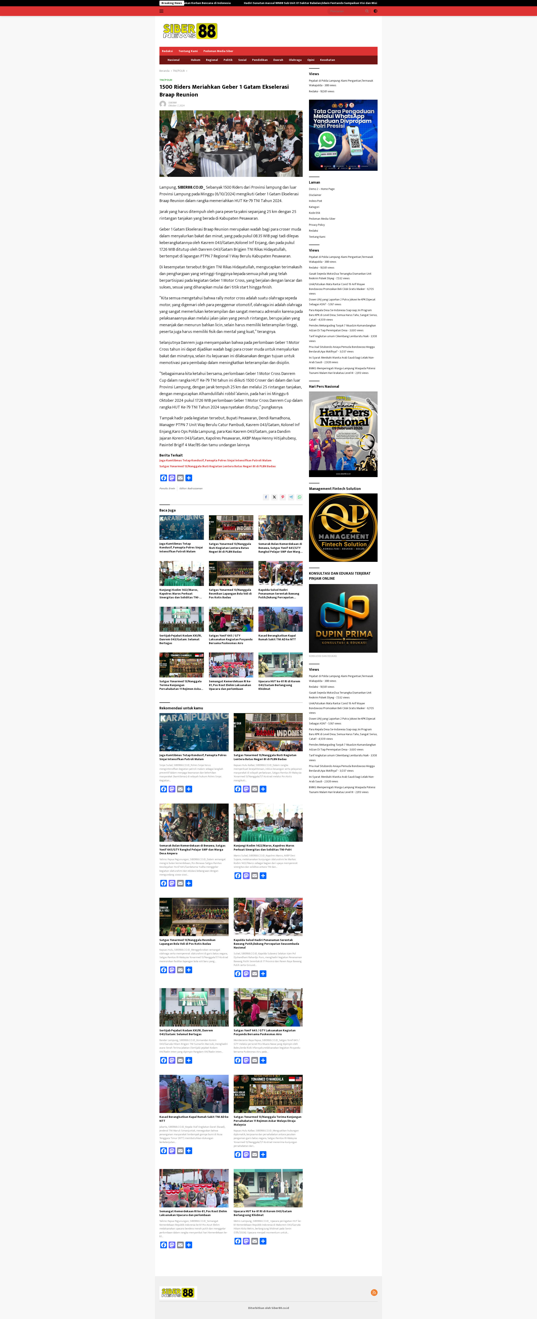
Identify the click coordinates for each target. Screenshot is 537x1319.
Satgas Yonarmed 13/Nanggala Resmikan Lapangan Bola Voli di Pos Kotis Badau (230, 594)
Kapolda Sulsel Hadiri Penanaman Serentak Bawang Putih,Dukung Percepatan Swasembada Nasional (278, 594)
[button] (367, 11)
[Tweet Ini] (274, 497)
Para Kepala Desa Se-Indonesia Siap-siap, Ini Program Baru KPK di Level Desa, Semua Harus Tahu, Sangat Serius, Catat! (343, 315)
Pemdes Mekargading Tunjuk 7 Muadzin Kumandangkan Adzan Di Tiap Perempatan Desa (342, 328)
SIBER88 (172, 102)
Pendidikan (260, 59)
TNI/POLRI (165, 80)
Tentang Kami (188, 51)
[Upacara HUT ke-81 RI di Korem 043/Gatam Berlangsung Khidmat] (280, 664)
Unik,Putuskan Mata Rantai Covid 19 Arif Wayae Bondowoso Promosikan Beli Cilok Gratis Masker (337, 286)
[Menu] (162, 11)
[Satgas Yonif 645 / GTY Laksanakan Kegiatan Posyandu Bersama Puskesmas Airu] (231, 619)
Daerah (278, 59)
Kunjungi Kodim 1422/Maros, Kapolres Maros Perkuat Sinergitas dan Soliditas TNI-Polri (179, 594)
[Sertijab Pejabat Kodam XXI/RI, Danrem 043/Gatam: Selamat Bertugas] (181, 619)
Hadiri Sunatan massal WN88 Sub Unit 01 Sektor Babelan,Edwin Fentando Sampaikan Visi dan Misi (238, 3)
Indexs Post (315, 200)
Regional (212, 59)
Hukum (195, 59)
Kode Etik (314, 212)
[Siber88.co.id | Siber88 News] (190, 31)
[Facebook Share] (266, 497)
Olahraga (295, 59)
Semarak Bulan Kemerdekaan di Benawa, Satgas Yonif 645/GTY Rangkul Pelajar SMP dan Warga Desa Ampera (280, 548)
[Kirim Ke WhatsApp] (299, 497)
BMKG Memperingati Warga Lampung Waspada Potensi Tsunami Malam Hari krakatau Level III (342, 370)
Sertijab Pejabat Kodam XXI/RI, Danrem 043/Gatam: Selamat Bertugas (180, 639)
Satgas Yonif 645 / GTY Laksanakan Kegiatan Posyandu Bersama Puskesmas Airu (231, 639)
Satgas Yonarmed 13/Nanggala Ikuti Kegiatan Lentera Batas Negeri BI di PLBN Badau (217, 466)
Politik (228, 59)
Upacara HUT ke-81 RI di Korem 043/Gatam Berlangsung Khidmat (279, 685)
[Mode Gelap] (375, 11)
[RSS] (374, 1293)
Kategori (314, 207)
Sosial (242, 59)
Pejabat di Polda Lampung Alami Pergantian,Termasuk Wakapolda (341, 83)
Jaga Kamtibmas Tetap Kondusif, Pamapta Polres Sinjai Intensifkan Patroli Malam (215, 460)
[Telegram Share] (291, 497)
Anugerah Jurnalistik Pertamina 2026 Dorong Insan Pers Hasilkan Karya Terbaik (372, 3)
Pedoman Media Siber (218, 51)
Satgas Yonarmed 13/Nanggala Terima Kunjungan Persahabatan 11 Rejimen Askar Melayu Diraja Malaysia (180, 685)
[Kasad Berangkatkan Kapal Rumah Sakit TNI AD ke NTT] (280, 619)
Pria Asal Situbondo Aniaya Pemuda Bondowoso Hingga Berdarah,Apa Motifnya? (342, 349)
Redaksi (167, 51)
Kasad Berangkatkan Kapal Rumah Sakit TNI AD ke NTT (277, 637)
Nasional (174, 59)
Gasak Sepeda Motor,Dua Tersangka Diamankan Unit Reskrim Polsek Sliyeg (340, 276)
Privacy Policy (317, 224)
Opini (310, 59)
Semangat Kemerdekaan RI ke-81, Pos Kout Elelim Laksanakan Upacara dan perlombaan (230, 685)
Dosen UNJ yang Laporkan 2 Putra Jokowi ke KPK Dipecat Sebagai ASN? (342, 302)
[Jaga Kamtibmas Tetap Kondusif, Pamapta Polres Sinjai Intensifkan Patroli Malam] (181, 527)
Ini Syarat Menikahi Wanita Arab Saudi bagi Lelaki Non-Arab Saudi (341, 360)
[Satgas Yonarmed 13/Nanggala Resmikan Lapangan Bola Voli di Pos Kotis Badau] (231, 573)
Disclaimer (315, 195)
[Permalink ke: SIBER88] (162, 103)
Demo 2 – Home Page (322, 189)
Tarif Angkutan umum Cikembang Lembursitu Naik (339, 336)
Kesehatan (327, 59)
